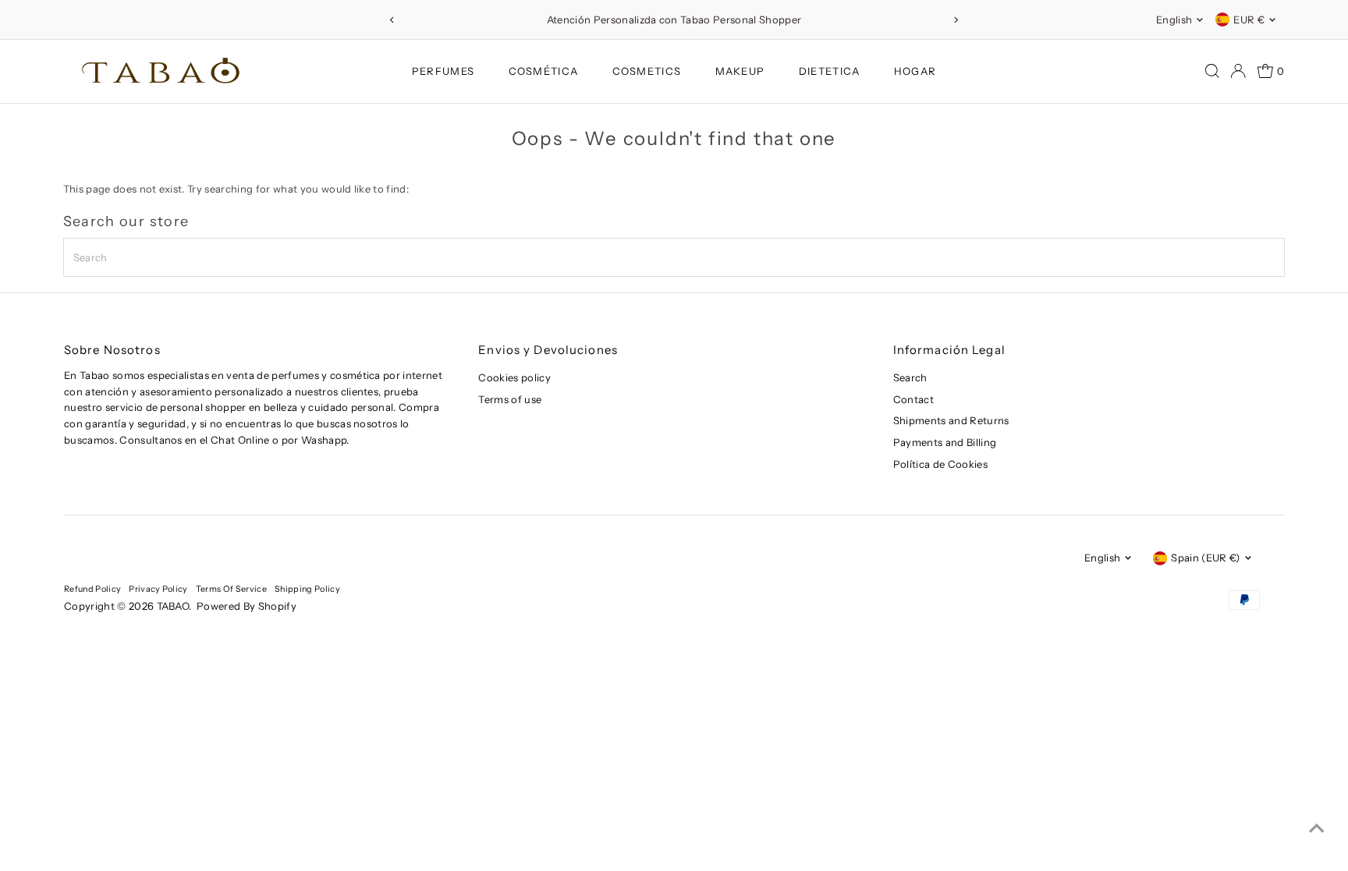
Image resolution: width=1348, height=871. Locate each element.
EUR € (1249, 19)
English (1174, 19)
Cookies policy (514, 377)
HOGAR (915, 71)
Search (910, 377)
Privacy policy (158, 588)
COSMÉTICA (544, 71)
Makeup (740, 71)
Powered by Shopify (246, 606)
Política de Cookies (940, 464)
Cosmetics (647, 71)
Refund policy (92, 588)
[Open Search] (1212, 71)
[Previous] (392, 19)
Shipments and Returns (951, 420)
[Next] (956, 19)
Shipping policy (307, 588)
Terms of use (509, 399)
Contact (913, 399)
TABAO (173, 606)
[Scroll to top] (1316, 828)
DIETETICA (829, 71)
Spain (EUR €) (1205, 557)
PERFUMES (443, 71)
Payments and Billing (945, 442)
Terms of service (231, 588)
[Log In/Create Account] (1238, 71)
